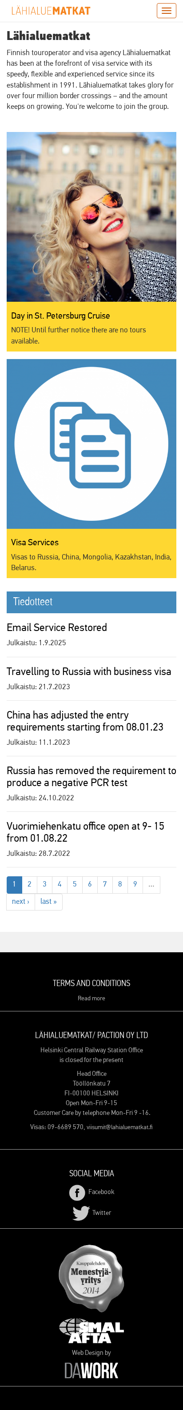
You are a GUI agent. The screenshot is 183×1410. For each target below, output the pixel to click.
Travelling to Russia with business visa (89, 672)
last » (48, 902)
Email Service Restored (57, 628)
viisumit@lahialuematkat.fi (120, 1127)
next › (20, 902)
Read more (91, 998)
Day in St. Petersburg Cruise (60, 316)
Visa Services (35, 542)
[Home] (51, 10)
